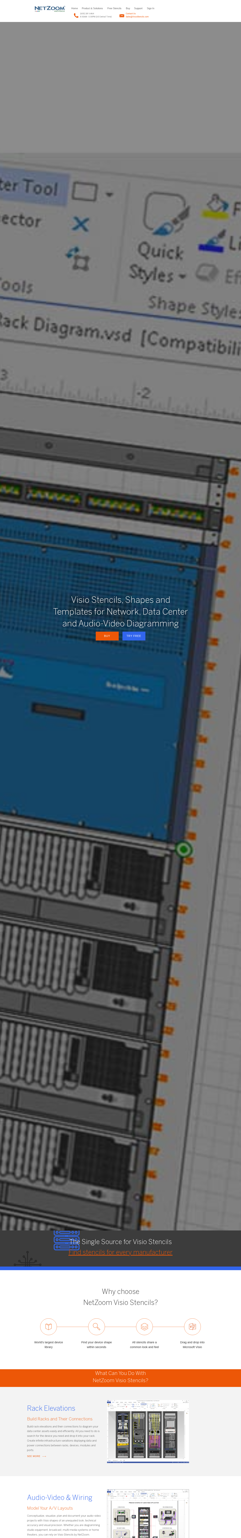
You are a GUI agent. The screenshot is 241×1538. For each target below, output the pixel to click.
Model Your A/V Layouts (50, 1508)
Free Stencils (114, 8)
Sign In (150, 8)
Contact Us (131, 13)
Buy (128, 8)
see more (33, 1456)
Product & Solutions (92, 8)
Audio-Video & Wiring (59, 1498)
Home (74, 8)
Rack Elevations (51, 1409)
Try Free (134, 636)
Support (138, 8)
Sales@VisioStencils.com (137, 17)
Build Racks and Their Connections (59, 1419)
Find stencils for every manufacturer (121, 1253)
